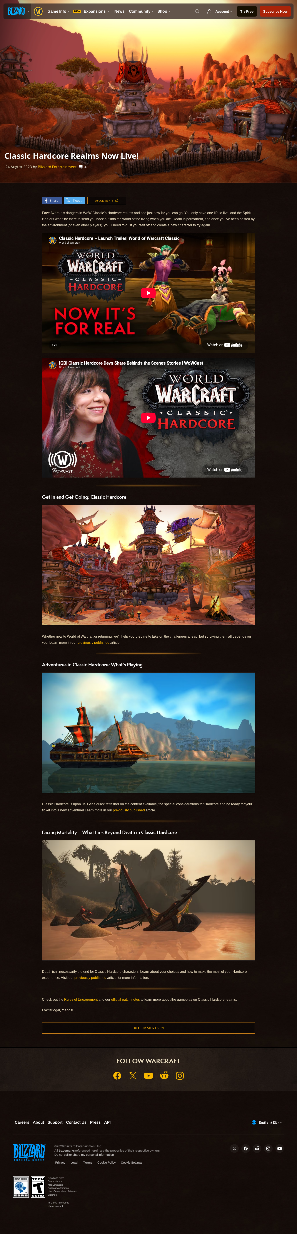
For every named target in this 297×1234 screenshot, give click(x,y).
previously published (93, 642)
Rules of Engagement (81, 999)
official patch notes (125, 999)
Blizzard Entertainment (57, 166)
